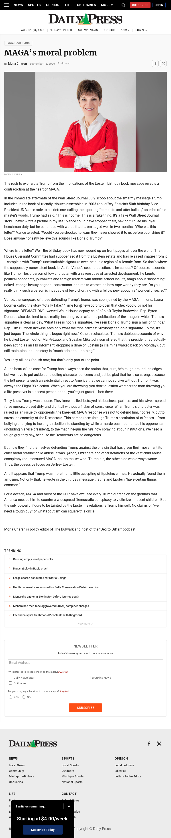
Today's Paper (61, 30)
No (29, 697)
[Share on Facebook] (155, 63)
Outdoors (68, 770)
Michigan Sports (73, 776)
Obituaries (86, 5)
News (18, 5)
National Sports (72, 782)
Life (68, 5)
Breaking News (101, 677)
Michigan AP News (21, 776)
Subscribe (140, 5)
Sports (34, 5)
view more (83, 623)
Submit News (88, 30)
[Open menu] (6, 5)
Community (16, 770)
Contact (69, 793)
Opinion (53, 5)
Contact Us (69, 817)
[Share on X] (163, 63)
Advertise (68, 806)
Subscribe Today (116, 30)
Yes (16, 697)
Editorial (120, 770)
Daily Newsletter (24, 677)
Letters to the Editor (128, 776)
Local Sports (70, 765)
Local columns (18, 43)
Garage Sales (71, 811)
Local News (17, 765)
